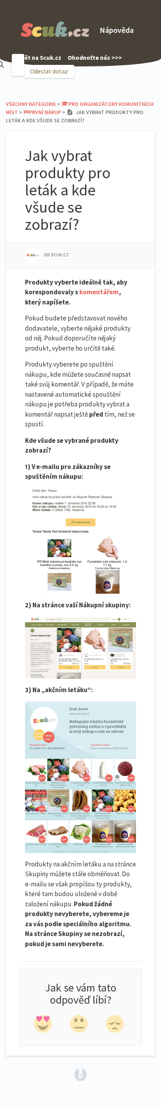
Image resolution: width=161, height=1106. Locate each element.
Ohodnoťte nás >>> (95, 57)
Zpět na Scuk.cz (39, 57)
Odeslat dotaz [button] (49, 71)
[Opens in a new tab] (80, 1074)
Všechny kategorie (31, 103)
